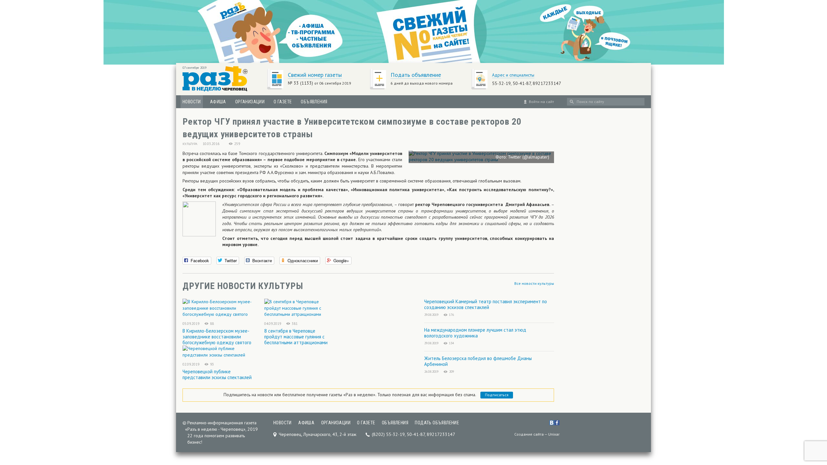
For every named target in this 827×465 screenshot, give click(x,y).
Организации (250, 101)
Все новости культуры (534, 283)
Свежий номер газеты (315, 74)
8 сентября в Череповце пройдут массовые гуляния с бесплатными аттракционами (296, 337)
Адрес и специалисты (513, 75)
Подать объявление (416, 74)
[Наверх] (812, 420)
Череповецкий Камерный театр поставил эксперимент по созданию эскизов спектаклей (485, 304)
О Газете (283, 101)
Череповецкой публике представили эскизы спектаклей (217, 374)
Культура (190, 144)
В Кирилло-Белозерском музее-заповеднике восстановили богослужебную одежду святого (217, 337)
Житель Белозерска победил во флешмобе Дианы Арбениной (478, 361)
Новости (192, 101)
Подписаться (496, 394)
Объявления (314, 101)
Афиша (218, 101)
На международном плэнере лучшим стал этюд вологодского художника (475, 333)
